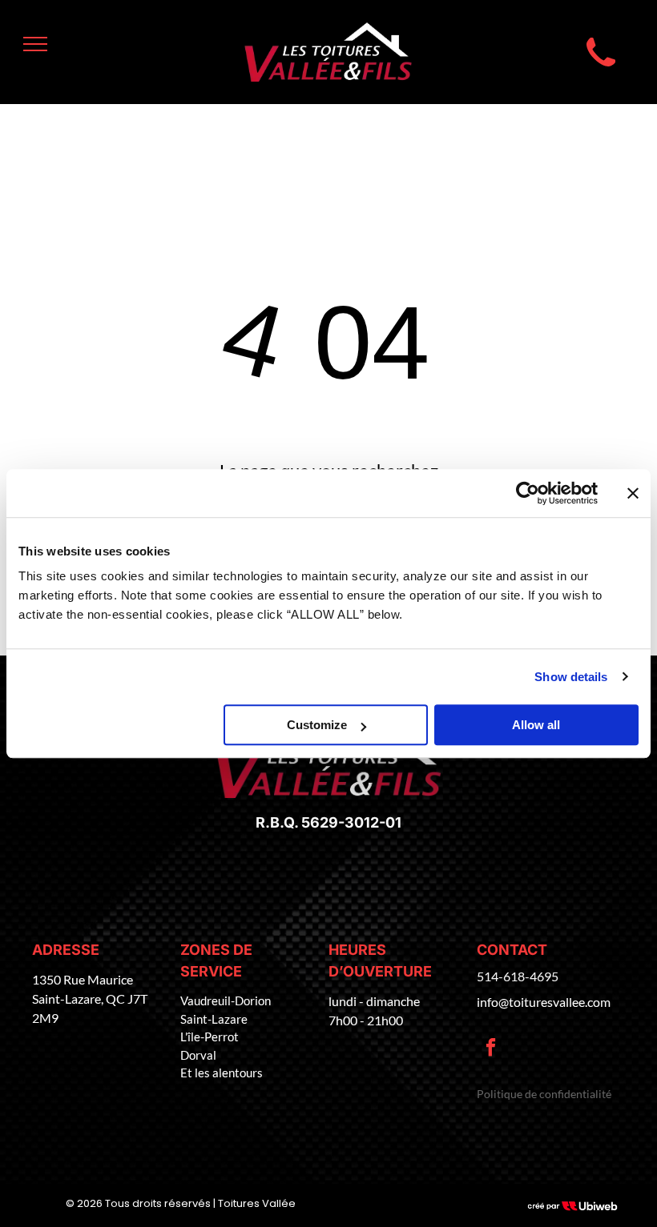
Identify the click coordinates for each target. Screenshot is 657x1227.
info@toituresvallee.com (544, 1001)
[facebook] (491, 1049)
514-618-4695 (517, 976)
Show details (570, 677)
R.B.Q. (277, 822)
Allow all (536, 725)
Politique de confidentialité (544, 1094)
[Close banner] (633, 493)
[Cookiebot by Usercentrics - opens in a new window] (527, 493)
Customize (317, 725)
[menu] (35, 44)
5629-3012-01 (351, 822)
